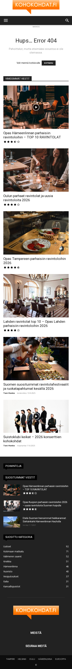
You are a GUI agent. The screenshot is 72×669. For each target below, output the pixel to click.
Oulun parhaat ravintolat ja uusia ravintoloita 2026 (28, 198)
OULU (32, 659)
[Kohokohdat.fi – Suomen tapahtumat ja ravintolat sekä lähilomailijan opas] (36, 8)
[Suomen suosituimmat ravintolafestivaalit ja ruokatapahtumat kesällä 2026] (36, 358)
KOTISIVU (48, 63)
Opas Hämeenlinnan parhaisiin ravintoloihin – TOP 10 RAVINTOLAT (32, 135)
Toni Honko (9, 393)
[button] (5, 20)
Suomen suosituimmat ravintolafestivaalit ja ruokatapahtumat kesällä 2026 (36, 386)
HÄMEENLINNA (45, 659)
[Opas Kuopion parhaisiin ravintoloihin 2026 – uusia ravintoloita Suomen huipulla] (11, 506)
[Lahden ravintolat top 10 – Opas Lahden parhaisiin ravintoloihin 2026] (36, 295)
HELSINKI (22, 659)
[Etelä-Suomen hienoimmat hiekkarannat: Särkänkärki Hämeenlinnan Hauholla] (11, 521)
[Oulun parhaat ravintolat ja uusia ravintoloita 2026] (36, 170)
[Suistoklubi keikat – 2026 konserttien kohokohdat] (36, 416)
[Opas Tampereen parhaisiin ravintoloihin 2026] (36, 233)
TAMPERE (10, 659)
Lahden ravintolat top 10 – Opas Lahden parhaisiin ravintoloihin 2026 (34, 324)
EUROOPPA (60, 659)
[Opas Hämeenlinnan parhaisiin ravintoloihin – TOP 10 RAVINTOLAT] (36, 107)
